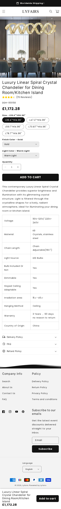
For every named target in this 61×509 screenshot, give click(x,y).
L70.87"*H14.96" (37, 126)
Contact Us (8, 393)
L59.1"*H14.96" (13, 126)
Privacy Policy (40, 393)
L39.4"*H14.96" (13, 120)
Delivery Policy (40, 381)
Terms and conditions (44, 399)
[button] (3, 11)
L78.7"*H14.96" (13, 133)
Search (6, 381)
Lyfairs (25, 485)
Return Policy (39, 387)
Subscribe (45, 449)
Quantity (7, 161)
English (29, 469)
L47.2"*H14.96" (37, 120)
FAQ (4, 399)
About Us (7, 387)
